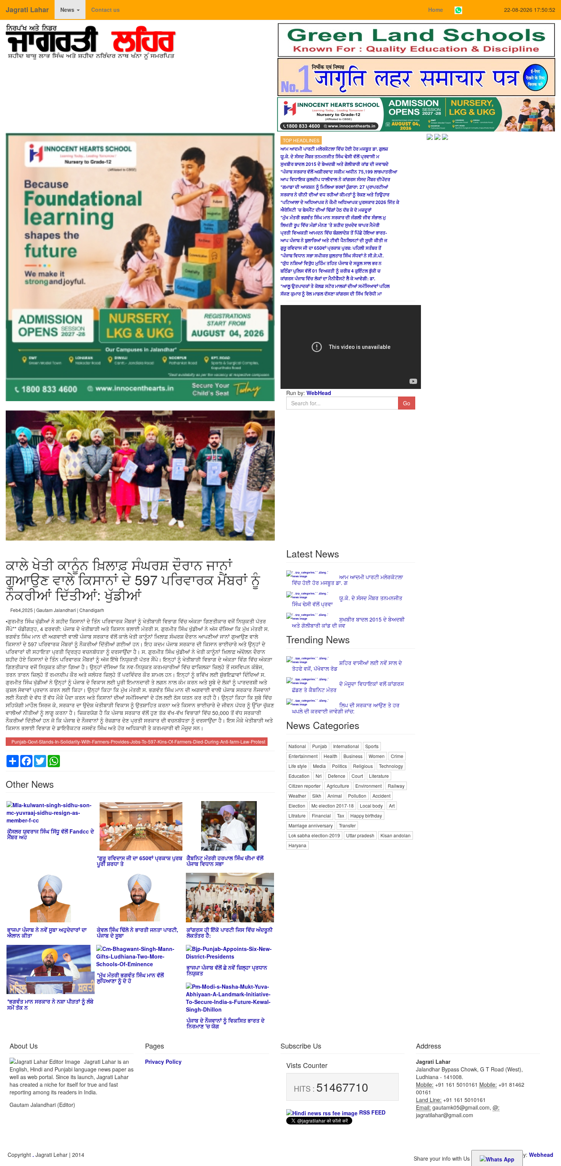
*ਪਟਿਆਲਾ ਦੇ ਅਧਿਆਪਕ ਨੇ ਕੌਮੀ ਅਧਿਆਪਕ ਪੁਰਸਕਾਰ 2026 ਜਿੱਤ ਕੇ (339, 202)
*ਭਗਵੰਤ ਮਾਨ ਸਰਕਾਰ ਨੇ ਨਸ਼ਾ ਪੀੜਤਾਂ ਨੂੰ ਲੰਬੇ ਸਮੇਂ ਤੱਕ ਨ (50, 1004)
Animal (334, 795)
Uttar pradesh (360, 835)
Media (319, 766)
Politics (339, 766)
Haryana (297, 845)
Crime (397, 756)
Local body (371, 805)
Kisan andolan (395, 835)
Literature (379, 776)
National (297, 746)
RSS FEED (371, 1112)
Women (377, 756)
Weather (297, 795)
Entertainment (303, 756)
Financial (321, 815)
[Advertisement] (350, 904)
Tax (340, 815)
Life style (298, 766)
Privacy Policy (163, 1061)
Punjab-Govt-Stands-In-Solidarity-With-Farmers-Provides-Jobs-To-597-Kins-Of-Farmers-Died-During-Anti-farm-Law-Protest (138, 741)
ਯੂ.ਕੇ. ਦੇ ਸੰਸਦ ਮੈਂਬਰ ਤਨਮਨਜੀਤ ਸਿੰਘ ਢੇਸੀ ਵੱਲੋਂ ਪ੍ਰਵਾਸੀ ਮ (329, 156)
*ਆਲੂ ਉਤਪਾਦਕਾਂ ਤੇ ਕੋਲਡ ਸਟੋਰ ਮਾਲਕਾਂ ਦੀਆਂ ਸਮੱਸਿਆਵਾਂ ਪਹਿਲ (335, 286)
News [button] (68, 9)
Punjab (319, 746)
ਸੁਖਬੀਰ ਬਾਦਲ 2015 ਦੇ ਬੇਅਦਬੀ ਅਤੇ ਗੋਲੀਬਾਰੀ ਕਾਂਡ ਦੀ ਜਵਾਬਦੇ (334, 164)
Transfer (347, 825)
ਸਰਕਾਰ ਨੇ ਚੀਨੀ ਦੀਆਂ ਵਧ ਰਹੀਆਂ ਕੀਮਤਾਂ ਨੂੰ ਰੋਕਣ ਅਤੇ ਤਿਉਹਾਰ (334, 194)
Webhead (541, 1154)
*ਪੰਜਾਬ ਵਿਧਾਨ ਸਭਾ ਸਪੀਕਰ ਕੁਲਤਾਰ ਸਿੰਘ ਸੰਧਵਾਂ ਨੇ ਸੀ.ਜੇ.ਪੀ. (332, 255)
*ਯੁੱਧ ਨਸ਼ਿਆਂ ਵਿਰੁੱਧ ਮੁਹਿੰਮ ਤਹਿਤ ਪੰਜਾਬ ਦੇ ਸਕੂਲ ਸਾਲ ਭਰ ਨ (331, 263)
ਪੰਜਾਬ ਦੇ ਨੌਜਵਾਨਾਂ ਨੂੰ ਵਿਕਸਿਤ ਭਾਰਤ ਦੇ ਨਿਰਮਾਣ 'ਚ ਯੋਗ (225, 1023)
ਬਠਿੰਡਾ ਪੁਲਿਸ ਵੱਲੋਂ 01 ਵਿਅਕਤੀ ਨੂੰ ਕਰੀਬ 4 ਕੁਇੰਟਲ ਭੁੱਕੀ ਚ (330, 270)
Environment (368, 785)
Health (330, 756)
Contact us (105, 9)
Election (297, 805)
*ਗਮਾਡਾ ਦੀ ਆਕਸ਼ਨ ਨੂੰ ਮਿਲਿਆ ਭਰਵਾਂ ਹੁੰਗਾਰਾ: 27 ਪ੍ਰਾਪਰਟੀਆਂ (334, 186)
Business (353, 756)
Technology (391, 766)
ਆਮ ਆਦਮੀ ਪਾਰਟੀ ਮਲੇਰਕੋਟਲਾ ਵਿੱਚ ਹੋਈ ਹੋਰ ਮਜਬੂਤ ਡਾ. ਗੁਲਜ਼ (334, 148)
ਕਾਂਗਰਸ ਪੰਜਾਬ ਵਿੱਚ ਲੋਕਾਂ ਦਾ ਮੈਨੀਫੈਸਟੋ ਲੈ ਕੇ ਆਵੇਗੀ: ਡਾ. (327, 278)
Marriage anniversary (311, 825)
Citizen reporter (305, 785)
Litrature (297, 815)
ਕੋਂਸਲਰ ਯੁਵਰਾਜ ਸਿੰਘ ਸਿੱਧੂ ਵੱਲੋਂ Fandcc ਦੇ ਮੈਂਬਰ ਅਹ (50, 834)
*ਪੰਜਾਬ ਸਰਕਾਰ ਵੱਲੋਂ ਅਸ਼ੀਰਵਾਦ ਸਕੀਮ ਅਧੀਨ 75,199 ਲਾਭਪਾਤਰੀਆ (338, 171)
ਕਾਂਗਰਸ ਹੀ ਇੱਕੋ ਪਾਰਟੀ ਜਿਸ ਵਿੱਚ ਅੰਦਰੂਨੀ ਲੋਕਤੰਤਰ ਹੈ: (229, 932)
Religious (363, 766)
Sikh (316, 795)
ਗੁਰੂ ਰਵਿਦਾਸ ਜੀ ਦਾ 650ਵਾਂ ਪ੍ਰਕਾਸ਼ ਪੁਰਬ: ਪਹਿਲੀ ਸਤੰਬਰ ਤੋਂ (330, 247)
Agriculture (338, 785)
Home (435, 9)
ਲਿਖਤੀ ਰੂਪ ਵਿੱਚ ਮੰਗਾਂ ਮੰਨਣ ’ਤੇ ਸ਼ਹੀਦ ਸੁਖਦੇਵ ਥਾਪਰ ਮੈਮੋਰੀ (330, 225)
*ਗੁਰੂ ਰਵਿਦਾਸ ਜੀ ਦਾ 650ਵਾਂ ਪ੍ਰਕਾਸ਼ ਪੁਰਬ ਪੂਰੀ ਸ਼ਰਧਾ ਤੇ (139, 860)
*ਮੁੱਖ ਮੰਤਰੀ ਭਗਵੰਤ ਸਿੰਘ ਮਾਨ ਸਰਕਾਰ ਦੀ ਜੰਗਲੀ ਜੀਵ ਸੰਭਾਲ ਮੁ (333, 217)
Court (357, 776)
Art (392, 805)
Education (299, 776)
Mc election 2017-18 (332, 805)
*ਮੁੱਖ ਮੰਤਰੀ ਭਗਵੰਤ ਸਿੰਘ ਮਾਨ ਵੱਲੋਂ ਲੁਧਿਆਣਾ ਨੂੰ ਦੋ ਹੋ (130, 978)
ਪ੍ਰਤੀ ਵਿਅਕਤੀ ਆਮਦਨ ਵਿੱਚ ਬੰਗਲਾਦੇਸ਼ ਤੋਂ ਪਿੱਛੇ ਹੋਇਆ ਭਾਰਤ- (333, 232)
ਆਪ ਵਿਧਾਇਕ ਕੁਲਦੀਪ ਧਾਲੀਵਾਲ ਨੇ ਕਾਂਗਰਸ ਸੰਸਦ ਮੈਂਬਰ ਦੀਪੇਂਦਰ (335, 179)
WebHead (318, 393)
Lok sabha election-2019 (314, 835)
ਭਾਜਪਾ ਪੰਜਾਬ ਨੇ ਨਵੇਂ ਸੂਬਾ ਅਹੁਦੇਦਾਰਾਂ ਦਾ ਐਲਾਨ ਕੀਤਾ (47, 932)
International (346, 746)
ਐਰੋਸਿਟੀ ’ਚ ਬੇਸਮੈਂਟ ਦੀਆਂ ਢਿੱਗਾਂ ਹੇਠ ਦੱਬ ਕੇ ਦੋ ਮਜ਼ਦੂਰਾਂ (325, 209)
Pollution (357, 795)
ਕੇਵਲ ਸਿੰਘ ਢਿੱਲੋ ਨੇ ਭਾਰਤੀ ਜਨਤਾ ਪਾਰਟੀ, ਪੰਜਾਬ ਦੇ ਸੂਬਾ (137, 932)
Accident (381, 795)
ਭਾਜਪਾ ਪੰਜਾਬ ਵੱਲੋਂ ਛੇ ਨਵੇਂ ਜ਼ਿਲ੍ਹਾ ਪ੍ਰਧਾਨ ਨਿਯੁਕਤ (227, 970)
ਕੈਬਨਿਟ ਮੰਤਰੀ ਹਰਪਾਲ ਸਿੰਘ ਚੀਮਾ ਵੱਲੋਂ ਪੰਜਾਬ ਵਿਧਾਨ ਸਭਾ (225, 860)
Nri (319, 776)
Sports (372, 746)
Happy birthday (366, 815)
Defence (336, 776)
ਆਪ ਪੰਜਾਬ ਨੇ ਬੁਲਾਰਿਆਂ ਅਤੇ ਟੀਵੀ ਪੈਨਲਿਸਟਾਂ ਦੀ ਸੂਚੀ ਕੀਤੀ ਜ (333, 240)
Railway (396, 785)
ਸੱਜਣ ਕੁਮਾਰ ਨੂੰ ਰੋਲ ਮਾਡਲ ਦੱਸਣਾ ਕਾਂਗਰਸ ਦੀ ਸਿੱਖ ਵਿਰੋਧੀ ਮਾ (331, 293)
